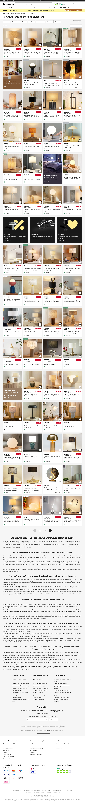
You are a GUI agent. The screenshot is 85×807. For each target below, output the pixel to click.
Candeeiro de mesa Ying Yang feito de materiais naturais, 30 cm (52, 488)
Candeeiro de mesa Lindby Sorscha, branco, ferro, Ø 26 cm (31, 300)
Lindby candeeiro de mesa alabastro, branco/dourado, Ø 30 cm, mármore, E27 (32, 332)
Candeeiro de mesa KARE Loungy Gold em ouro (52, 457)
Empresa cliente (33, 746)
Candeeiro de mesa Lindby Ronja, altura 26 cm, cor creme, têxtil (12, 115)
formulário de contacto (49, 730)
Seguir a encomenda (8, 748)
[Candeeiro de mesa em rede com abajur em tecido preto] (52, 354)
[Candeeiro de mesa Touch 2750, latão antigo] (72, 354)
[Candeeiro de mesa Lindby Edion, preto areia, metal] (32, 417)
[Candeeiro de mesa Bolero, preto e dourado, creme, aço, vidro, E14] (32, 259)
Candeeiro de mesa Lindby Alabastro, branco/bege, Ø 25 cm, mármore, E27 (72, 300)
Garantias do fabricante (8, 761)
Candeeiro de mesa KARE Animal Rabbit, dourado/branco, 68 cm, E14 (11, 363)
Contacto (5, 752)
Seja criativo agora (8, 87)
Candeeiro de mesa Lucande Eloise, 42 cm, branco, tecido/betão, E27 (32, 363)
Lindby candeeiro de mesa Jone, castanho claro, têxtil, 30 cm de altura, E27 (31, 147)
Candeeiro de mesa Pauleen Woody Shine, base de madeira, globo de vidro (72, 177)
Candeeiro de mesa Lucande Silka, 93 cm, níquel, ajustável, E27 (52, 53)
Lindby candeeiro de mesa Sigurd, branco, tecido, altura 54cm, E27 (12, 210)
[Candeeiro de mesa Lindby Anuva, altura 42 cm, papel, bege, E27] (72, 322)
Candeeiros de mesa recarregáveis (20, 692)
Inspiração (32, 754)
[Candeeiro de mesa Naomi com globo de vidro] (52, 137)
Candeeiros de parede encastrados (62, 692)
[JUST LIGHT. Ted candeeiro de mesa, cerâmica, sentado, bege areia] (12, 511)
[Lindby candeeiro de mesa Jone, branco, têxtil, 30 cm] (52, 259)
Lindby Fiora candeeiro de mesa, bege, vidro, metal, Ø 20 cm (72, 395)
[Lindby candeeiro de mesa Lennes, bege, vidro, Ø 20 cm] (52, 200)
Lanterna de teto (37, 685)
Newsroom (32, 752)
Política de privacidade (44, 731)
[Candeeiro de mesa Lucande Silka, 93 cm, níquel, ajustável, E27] (52, 43)
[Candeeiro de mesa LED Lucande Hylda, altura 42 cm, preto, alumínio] (72, 106)
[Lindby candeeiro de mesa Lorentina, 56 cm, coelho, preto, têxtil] (52, 291)
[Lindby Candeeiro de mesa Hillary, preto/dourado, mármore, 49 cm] (72, 448)
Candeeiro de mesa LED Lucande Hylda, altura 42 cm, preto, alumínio (72, 115)
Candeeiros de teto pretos (39, 699)
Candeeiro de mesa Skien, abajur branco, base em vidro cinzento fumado (11, 332)
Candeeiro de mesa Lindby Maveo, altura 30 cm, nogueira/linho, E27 (12, 178)
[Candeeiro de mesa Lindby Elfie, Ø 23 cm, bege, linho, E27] (52, 385)
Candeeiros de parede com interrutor (20, 683)
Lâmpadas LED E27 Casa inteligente (62, 690)
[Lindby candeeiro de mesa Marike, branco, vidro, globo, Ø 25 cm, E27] (12, 448)
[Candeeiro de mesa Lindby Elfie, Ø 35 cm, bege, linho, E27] (12, 43)
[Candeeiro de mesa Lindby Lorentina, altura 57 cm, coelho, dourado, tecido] (32, 106)
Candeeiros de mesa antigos (39, 695)
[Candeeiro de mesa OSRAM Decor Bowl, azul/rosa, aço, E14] (12, 291)
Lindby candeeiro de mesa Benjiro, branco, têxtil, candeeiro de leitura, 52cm (32, 178)
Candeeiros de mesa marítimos (19, 679)
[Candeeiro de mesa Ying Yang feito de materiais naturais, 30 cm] (52, 479)
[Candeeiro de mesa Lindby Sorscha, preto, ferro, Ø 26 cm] (12, 479)
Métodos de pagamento (8, 756)
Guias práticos (39, 754)
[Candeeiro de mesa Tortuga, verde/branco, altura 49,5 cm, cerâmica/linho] (32, 448)
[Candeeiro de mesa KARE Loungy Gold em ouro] (52, 448)
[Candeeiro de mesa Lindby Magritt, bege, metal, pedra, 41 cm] (32, 200)
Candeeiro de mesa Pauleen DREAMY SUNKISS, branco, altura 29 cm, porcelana (72, 83)
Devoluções (6, 750)
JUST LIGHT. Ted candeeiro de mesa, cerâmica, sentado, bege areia (11, 520)
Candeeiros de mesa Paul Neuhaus (41, 688)
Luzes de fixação (16, 695)
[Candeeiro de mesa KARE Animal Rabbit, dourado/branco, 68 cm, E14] (12, 354)
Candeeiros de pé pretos (17, 685)
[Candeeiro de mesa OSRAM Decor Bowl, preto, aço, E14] (32, 74)
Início (4, 13)
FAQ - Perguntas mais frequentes (10, 746)
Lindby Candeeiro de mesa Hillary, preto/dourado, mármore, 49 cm (72, 458)
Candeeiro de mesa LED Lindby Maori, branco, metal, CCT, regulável (11, 269)
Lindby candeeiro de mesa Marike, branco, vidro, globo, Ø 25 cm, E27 (12, 458)
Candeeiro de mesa (16, 697)
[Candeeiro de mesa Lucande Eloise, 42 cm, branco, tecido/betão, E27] (32, 354)
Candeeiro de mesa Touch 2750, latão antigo (72, 363)
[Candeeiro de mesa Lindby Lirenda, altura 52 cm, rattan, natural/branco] (32, 43)
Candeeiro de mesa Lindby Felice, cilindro (72, 489)
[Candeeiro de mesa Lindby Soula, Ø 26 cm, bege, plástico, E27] (72, 259)
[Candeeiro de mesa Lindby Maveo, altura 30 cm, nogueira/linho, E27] (12, 169)
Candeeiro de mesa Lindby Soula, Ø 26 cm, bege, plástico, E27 (72, 269)
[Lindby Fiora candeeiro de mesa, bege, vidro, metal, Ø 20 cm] (72, 385)
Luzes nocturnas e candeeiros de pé (20, 687)
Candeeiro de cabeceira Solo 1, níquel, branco (71, 146)
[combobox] (33, 4)
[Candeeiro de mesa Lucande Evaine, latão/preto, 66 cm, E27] (32, 479)
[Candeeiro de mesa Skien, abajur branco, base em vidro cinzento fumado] (12, 322)
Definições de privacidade (17, 790)
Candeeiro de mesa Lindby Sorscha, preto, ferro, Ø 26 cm (11, 489)
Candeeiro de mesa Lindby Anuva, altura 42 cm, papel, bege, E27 (72, 332)
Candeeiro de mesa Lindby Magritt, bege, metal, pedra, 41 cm (32, 210)
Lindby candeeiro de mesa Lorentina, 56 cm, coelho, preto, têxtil (51, 300)
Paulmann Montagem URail (60, 683)
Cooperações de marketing (36, 748)
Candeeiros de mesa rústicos (40, 687)
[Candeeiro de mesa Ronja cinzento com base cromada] (72, 200)
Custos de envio (7, 754)
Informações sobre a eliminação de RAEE (54, 790)
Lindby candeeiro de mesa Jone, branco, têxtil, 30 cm (51, 269)
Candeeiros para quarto (19, 13)
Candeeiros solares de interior (40, 690)
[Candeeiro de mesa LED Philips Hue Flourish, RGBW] (32, 511)
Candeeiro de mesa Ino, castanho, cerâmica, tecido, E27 (12, 425)
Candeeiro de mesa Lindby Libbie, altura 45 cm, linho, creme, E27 (72, 53)
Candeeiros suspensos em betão (61, 697)
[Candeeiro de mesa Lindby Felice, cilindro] (72, 479)
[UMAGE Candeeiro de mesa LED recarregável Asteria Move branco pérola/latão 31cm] (52, 74)
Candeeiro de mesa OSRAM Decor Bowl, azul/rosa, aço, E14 (12, 300)
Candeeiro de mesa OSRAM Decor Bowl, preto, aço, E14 (32, 83)
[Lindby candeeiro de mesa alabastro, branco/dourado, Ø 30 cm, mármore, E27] (32, 322)
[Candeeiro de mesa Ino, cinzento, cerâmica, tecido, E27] (72, 417)
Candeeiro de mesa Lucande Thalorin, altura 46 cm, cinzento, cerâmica (31, 395)
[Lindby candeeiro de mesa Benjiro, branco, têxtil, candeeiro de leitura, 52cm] (32, 169)
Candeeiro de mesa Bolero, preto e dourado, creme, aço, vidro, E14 (32, 269)
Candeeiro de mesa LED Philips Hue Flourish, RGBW (31, 520)
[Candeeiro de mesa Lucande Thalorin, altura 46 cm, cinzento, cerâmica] (32, 385)
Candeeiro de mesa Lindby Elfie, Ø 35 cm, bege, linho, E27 (12, 53)
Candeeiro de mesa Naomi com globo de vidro (51, 147)
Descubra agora (62, 240)
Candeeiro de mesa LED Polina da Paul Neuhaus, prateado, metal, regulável (52, 520)
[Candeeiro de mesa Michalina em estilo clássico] (52, 417)
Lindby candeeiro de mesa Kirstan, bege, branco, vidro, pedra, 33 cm (12, 147)
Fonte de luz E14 (58, 687)
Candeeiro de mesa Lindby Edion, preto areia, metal (32, 426)
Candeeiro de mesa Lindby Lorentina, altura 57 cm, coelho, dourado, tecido (31, 115)
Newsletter (32, 743)
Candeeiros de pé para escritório (19, 688)
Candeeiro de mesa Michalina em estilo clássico (52, 426)
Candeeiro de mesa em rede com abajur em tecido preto (52, 363)
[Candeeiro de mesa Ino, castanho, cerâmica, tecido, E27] (12, 417)
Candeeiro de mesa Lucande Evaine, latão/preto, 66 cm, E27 (31, 489)
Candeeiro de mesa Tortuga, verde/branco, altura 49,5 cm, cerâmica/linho (31, 457)
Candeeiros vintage (37, 697)
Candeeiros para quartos (9, 13)
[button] (20, 45)
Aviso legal (59, 748)
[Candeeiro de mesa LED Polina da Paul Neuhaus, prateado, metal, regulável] (52, 511)
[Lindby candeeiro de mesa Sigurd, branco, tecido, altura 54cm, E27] (12, 200)
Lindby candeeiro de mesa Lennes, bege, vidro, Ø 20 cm (52, 210)
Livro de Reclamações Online (67, 790)
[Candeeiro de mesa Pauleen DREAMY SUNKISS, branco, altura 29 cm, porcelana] (72, 74)
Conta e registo (6, 759)
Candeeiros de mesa (38, 679)
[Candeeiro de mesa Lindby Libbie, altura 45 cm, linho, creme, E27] (72, 43)
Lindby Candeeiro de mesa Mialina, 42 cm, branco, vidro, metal (72, 520)
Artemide (56, 688)
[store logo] (8, 4)
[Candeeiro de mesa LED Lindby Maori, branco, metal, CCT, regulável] (12, 259)
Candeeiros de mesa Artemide (40, 683)
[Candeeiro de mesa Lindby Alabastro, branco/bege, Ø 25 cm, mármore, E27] (72, 291)
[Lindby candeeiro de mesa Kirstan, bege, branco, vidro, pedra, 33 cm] (12, 137)
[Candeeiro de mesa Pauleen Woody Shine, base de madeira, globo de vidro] (72, 169)
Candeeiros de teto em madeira (61, 695)
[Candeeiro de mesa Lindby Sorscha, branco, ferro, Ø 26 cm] (32, 291)
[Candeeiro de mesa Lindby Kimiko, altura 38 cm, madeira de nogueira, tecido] (52, 322)
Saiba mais (46, 181)
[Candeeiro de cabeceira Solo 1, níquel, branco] (72, 137)
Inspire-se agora (35, 238)
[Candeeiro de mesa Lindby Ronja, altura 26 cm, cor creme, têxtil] (12, 106)
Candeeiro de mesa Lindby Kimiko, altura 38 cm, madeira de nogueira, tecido (52, 332)
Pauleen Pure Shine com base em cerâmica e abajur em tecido (52, 115)
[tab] (6, 21)
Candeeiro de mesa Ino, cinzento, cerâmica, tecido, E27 (72, 425)
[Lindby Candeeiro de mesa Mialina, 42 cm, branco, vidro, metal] (72, 511)
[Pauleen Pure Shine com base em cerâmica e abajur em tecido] (52, 106)
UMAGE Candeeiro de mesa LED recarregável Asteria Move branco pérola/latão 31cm (52, 84)
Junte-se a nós (33, 750)
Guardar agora (7, 240)
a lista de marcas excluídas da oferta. (43, 733)
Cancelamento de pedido (9, 743)
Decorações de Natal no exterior (62, 685)
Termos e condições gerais (63, 743)
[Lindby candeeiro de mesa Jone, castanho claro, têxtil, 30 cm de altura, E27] (32, 137)
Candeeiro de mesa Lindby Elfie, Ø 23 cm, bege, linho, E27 (52, 395)
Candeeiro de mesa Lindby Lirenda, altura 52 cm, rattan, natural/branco (32, 53)
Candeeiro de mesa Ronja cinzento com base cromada (72, 210)
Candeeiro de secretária (17, 690)
